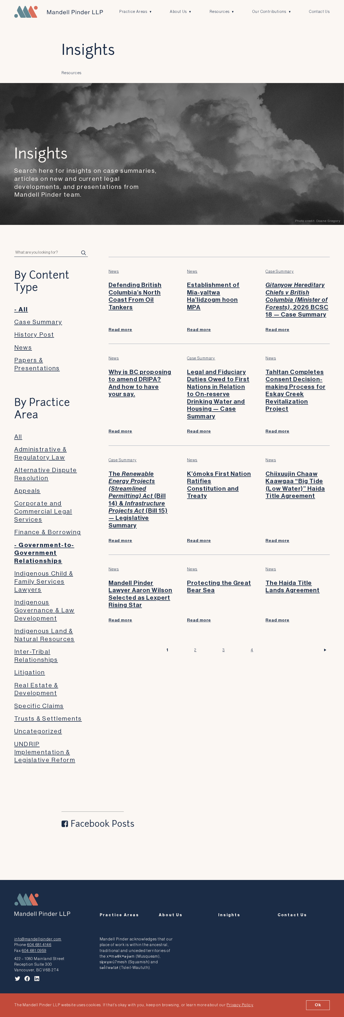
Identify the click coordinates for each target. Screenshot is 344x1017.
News (23, 347)
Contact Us (319, 12)
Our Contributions (269, 12)
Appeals (27, 491)
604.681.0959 (34, 951)
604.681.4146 (39, 945)
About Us (178, 12)
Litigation (29, 672)
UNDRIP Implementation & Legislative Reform (44, 752)
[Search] (84, 253)
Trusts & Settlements (48, 719)
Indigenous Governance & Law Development (44, 610)
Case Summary (38, 322)
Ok (318, 1005)
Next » (326, 650)
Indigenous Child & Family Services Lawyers (43, 581)
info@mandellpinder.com (38, 939)
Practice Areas (133, 12)
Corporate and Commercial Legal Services (43, 511)
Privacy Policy (240, 1005)
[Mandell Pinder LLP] (58, 12)
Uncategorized (38, 731)
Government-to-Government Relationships (44, 553)
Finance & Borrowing (47, 532)
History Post (34, 335)
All (23, 309)
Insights (229, 915)
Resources (220, 12)
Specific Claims (39, 706)
